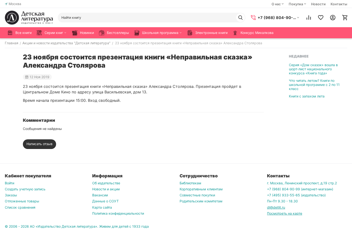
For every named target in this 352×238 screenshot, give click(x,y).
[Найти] (240, 17)
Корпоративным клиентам (201, 189)
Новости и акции (106, 189)
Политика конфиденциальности (118, 213)
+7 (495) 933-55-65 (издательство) (296, 195)
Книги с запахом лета (307, 96)
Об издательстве (106, 183)
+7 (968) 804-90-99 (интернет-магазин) (300, 189)
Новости (318, 4)
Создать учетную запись (25, 189)
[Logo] (29, 17)
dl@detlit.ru (276, 207)
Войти (9, 183)
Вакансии (100, 195)
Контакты (339, 4)
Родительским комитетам (201, 201)
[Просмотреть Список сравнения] (308, 17)
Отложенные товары (22, 201)
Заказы (11, 195)
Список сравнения (20, 207)
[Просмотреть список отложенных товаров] (321, 17)
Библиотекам (190, 183)
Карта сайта (102, 207)
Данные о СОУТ (105, 201)
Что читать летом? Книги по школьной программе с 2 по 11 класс (314, 84)
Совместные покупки (197, 195)
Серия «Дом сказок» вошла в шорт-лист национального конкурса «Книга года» (313, 69)
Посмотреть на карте (284, 213)
